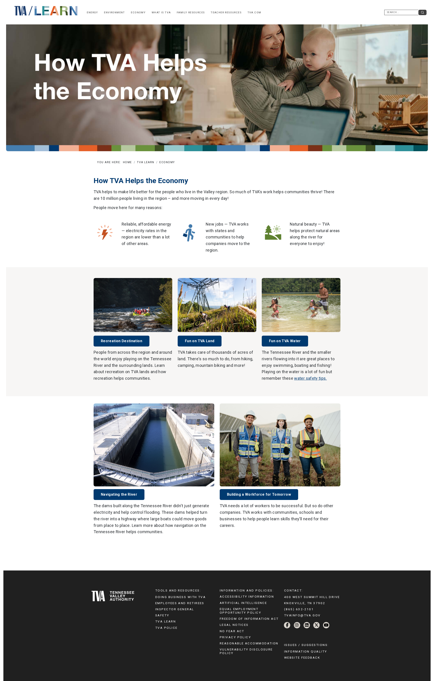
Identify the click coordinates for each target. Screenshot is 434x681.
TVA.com (254, 12)
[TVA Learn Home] (46, 10)
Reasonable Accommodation (249, 643)
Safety (162, 615)
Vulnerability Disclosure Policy (246, 651)
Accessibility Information (247, 596)
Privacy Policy (235, 637)
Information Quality (305, 651)
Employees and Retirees (179, 603)
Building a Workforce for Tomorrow (259, 494)
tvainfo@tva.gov (302, 615)
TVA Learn (145, 162)
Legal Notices (234, 625)
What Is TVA (161, 12)
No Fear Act (232, 631)
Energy (92, 12)
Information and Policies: (247, 590)
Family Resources (191, 12)
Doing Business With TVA (180, 597)
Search (422, 12)
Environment (114, 12)
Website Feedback (302, 657)
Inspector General (174, 609)
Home (127, 162)
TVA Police (166, 627)
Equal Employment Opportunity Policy (240, 610)
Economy (138, 12)
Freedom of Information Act (249, 618)
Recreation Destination (121, 341)
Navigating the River (119, 494)
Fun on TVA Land (199, 341)
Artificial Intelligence (243, 603)
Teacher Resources (226, 12)
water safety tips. (310, 378)
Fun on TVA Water (285, 341)
